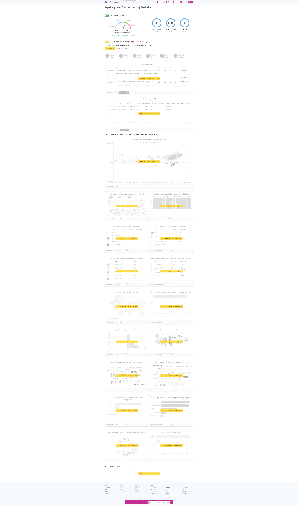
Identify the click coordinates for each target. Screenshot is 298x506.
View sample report (122, 48)
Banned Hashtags (110, 495)
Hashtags (184, 2)
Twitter (184, 491)
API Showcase (154, 487)
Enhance (169, 2)
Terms (167, 498)
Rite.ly (106, 489)
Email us (184, 495)
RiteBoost (107, 487)
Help (167, 491)
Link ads (177, 2)
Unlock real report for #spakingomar (149, 78)
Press (167, 495)
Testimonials (185, 487)
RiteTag (107, 491)
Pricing (167, 485)
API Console (153, 489)
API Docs (153, 491)
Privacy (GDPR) (169, 497)
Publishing (161, 2)
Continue (166, 502)
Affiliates (168, 487)
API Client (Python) (155, 493)
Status (167, 493)
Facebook (184, 493)
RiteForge (107, 485)
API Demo (153, 485)
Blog (183, 485)
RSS (183, 489)
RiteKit (106, 493)
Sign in (190, 1)
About (167, 489)
